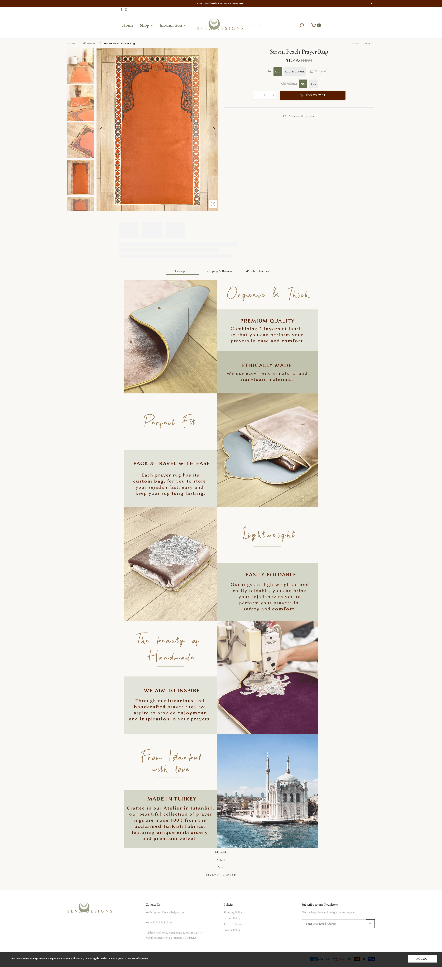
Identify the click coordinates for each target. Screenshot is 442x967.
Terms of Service (233, 924)
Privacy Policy (232, 930)
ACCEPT (422, 959)
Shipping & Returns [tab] (219, 271)
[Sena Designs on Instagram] (125, 9)
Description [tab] (182, 271)
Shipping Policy (233, 912)
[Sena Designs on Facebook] (121, 9)
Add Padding (289, 84)
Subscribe (370, 923)
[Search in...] (301, 25)
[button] (214, 129)
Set (270, 71)
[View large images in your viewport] (213, 204)
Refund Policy (232, 918)
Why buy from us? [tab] (258, 271)
